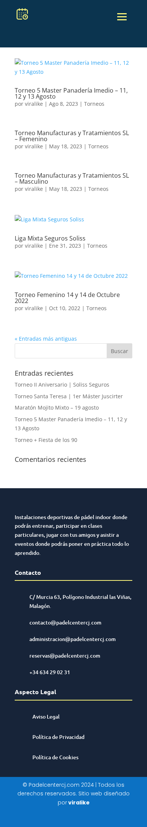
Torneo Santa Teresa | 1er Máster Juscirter (69, 396)
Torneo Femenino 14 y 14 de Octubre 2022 (67, 298)
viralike (34, 103)
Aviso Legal (46, 716)
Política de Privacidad (58, 736)
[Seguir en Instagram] (81, 817)
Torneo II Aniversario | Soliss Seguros (62, 384)
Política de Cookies (55, 757)
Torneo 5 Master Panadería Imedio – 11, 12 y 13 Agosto (71, 93)
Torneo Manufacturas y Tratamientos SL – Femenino (72, 136)
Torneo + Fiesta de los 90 (46, 439)
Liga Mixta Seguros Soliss (50, 238)
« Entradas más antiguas (46, 338)
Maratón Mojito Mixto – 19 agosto (57, 407)
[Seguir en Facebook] (66, 817)
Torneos (94, 103)
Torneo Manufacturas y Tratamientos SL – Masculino (72, 178)
